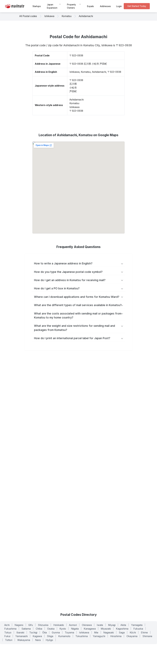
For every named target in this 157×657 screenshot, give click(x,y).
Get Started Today (136, 6)
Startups (37, 6)
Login (119, 6)
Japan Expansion (52, 6)
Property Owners (71, 6)
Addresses (105, 6)
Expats (90, 6)
